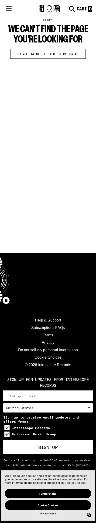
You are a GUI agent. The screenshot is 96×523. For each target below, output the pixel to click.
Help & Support (48, 320)
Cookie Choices (48, 357)
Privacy (48, 342)
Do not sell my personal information (48, 350)
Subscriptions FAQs (48, 328)
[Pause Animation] (6, 300)
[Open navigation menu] (9, 9)
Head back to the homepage (48, 54)
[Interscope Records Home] (48, 9)
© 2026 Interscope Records (48, 365)
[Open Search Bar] (71, 9)
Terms (48, 335)
